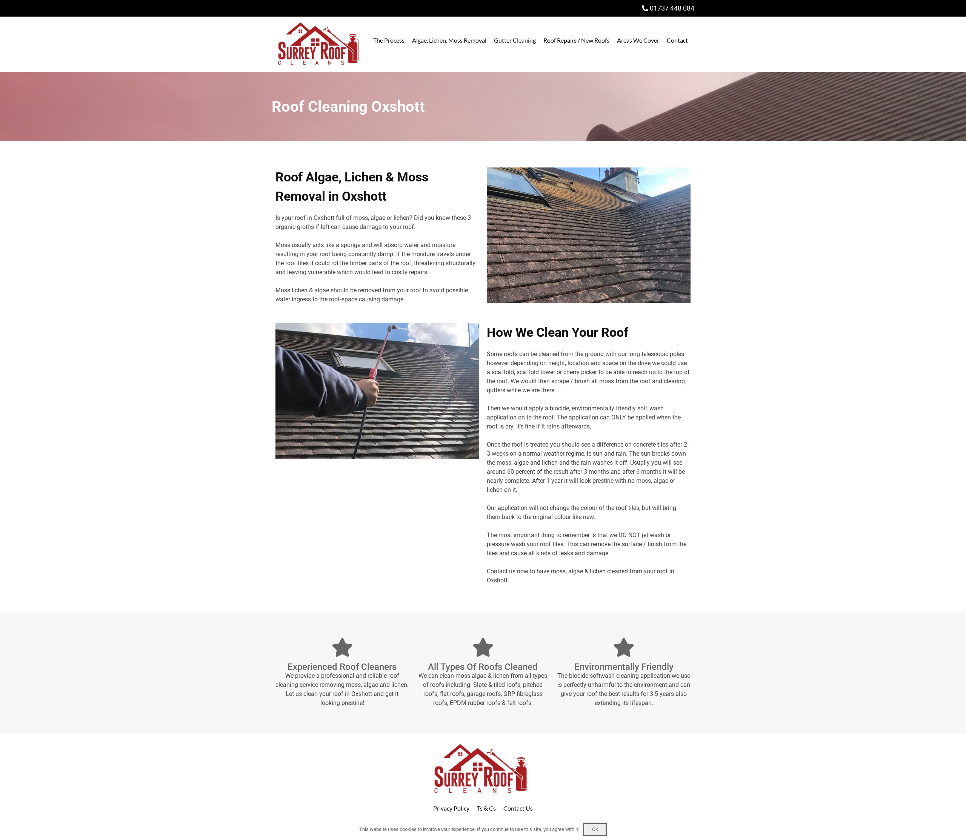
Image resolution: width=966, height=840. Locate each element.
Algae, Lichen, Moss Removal (449, 40)
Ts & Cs (486, 808)
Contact (677, 40)
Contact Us (518, 808)
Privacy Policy (451, 808)
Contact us (501, 571)
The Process (389, 40)
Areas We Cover (638, 40)
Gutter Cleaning (515, 40)
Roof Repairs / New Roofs (576, 40)
